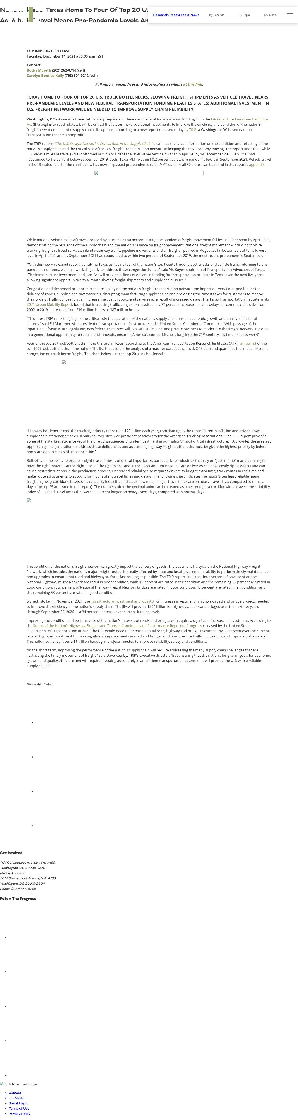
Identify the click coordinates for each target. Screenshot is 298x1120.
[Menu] (290, 15)
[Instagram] (41, 1041)
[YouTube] (41, 972)
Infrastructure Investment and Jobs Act (122, 601)
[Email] (68, 826)
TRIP (192, 129)
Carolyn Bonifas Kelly (45, 75)
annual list (247, 343)
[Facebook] (68, 722)
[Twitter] (68, 757)
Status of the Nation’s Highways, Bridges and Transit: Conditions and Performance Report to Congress (117, 625)
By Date (270, 15)
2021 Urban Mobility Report (49, 304)
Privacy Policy (19, 1114)
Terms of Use (19, 1108)
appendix (256, 164)
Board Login (18, 1103)
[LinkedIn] (68, 791)
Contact (15, 1093)
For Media (16, 1098)
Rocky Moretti (39, 70)
